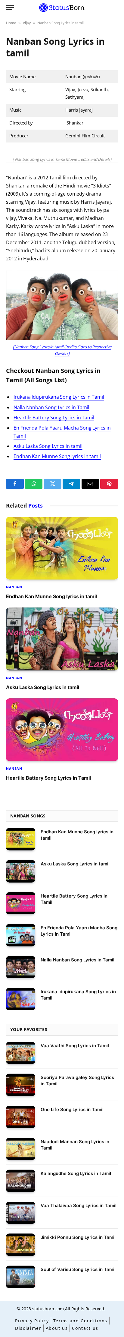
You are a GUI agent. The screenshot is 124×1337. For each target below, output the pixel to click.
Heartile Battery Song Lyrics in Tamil (54, 417)
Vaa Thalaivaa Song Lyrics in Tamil (78, 1205)
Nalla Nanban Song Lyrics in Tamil (51, 407)
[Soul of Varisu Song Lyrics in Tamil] (20, 1277)
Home (11, 22)
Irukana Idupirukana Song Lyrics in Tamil (59, 397)
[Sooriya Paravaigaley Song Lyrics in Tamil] (20, 1085)
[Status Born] (62, 7)
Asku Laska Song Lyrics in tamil (48, 446)
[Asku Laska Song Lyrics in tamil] (62, 638)
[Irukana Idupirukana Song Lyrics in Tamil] (20, 999)
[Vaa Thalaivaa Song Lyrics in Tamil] (20, 1213)
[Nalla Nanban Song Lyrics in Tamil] (20, 967)
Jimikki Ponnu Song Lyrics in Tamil (78, 1237)
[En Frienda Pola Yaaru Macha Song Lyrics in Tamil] (20, 935)
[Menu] (10, 7)
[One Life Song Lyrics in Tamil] (20, 1117)
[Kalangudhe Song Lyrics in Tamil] (20, 1181)
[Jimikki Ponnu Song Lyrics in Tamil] (20, 1245)
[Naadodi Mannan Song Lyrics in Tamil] (20, 1149)
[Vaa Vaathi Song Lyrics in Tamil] (20, 1053)
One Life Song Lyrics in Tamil (72, 1109)
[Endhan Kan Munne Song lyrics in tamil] (62, 548)
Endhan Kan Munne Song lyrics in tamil (57, 456)
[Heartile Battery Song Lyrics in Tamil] (62, 729)
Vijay (27, 22)
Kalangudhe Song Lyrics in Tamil (76, 1173)
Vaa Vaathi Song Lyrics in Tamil (75, 1045)
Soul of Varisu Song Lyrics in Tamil (78, 1269)
